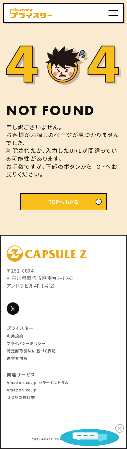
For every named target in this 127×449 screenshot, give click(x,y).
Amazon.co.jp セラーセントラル (38, 382)
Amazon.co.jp (22, 389)
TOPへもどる (63, 201)
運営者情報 (17, 358)
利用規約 (15, 335)
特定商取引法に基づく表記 (31, 350)
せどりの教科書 (21, 397)
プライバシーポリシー (26, 343)
